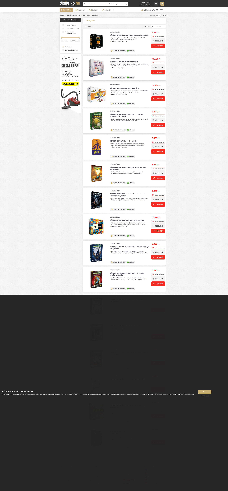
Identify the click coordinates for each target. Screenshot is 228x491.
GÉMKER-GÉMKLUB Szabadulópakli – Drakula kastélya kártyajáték (129, 248)
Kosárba (159, 46)
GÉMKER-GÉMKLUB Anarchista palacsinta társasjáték (129, 35)
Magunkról (81, 10)
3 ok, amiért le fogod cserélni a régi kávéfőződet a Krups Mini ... (153, 10)
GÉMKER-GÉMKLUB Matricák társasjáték (124, 88)
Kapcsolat (108, 10)
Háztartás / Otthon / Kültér (73, 15)
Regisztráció (145, 2)
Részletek (159, 41)
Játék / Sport (86, 15)
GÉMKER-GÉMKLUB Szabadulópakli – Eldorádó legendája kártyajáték (126, 115)
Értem (204, 392)
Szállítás (94, 10)
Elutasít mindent (205, 396)
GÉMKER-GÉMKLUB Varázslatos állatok (124, 61)
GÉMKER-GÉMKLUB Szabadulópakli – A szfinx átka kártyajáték (128, 168)
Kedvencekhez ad (159, 36)
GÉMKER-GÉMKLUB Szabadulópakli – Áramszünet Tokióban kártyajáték (127, 195)
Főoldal (62, 15)
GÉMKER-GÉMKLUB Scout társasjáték (123, 141)
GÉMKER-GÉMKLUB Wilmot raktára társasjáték (127, 220)
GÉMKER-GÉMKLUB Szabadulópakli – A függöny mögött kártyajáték (127, 274)
